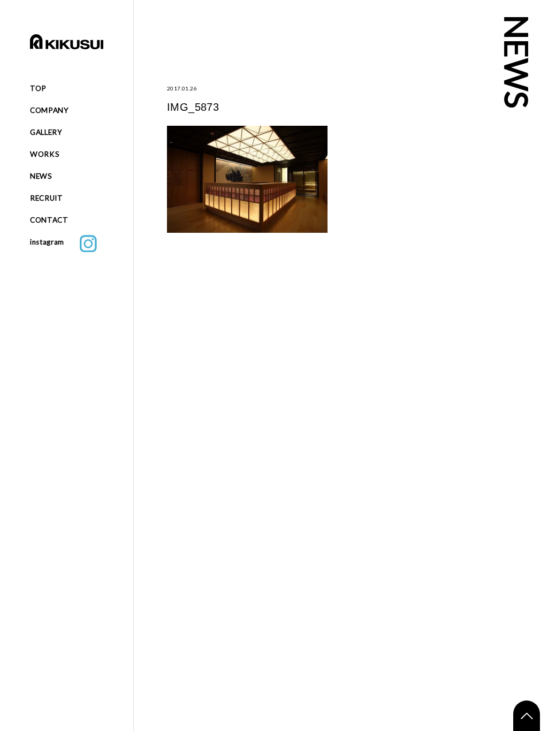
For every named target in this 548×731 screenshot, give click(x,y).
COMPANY (49, 110)
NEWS (41, 176)
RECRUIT (46, 198)
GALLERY (46, 132)
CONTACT (49, 220)
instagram (55, 242)
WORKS (44, 154)
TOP (38, 88)
